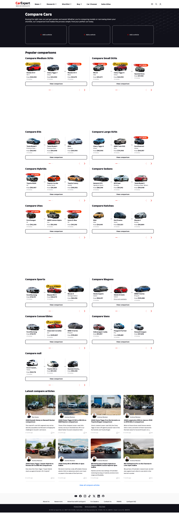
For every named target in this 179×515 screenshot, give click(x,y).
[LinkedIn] (98, 496)
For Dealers (95, 501)
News (37, 4)
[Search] (156, 4)
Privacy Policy (78, 506)
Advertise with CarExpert (76, 501)
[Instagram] (85, 496)
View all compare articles (90, 485)
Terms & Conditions (91, 506)
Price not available (120, 299)
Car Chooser (92, 4)
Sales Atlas (106, 4)
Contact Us (107, 501)
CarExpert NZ (131, 501)
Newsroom (58, 501)
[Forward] (85, 90)
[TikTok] (89, 496)
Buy (78, 4)
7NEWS (119, 501)
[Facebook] (80, 496)
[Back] (79, 90)
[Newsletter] (152, 4)
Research (51, 4)
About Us (46, 501)
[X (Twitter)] (94, 496)
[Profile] (160, 4)
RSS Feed (102, 506)
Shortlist (66, 4)
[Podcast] (103, 496)
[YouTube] (76, 496)
